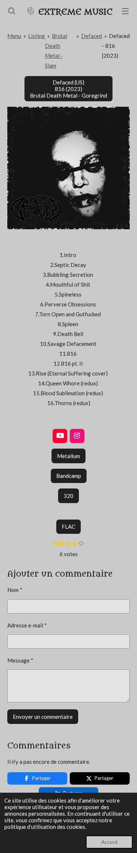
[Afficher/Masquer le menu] (125, 11)
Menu (14, 36)
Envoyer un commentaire (43, 716)
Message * (20, 660)
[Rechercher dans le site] (12, 11)
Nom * (14, 589)
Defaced (91, 36)
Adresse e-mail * (27, 625)
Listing (36, 36)
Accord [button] (109, 842)
